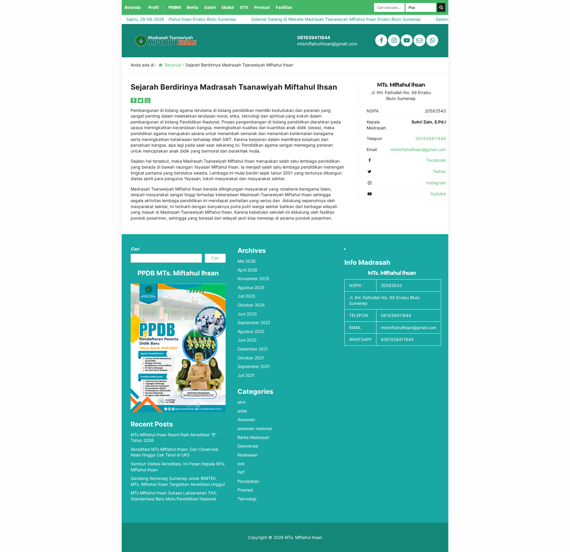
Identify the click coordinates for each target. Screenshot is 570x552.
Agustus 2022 (251, 331)
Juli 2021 (246, 375)
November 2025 (253, 278)
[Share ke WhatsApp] (148, 100)
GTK (244, 7)
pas (241, 463)
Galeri (210, 7)
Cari (135, 248)
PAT (241, 472)
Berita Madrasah (253, 437)
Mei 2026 (247, 261)
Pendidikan (248, 481)
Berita (192, 7)
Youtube (438, 193)
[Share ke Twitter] (141, 100)
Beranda (133, 7)
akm (242, 402)
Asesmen (246, 419)
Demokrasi (248, 445)
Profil (153, 7)
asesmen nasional (255, 428)
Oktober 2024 (251, 304)
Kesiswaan (248, 454)
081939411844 (313, 37)
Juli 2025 (246, 296)
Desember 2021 (253, 348)
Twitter (439, 171)
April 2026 (247, 269)
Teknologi (247, 498)
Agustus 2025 (251, 287)
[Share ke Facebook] (134, 100)
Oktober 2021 (251, 357)
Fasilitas (284, 7)
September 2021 (254, 366)
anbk (242, 410)
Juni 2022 (247, 339)
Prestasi (262, 7)
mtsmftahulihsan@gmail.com (327, 44)
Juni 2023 (247, 313)
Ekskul (228, 7)
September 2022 (254, 322)
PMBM (174, 7)
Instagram (436, 182)
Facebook (436, 160)
